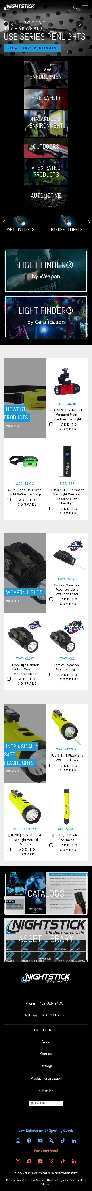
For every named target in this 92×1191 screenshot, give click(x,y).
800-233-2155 (53, 1015)
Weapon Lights (20, 229)
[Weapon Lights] (20, 220)
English (39, 1103)
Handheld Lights (66, 229)
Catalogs (46, 1066)
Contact (46, 1054)
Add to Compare (69, 427)
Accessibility (77, 1180)
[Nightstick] (19, 7)
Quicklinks (45, 1030)
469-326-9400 (51, 1003)
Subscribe (46, 1091)
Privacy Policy (14, 1180)
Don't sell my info (57, 1180)
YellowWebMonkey (66, 1172)
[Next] (79, 24)
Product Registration (46, 1078)
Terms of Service (35, 1180)
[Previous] (12, 24)
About (46, 1041)
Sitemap (46, 1184)
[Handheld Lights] (46, 28)
